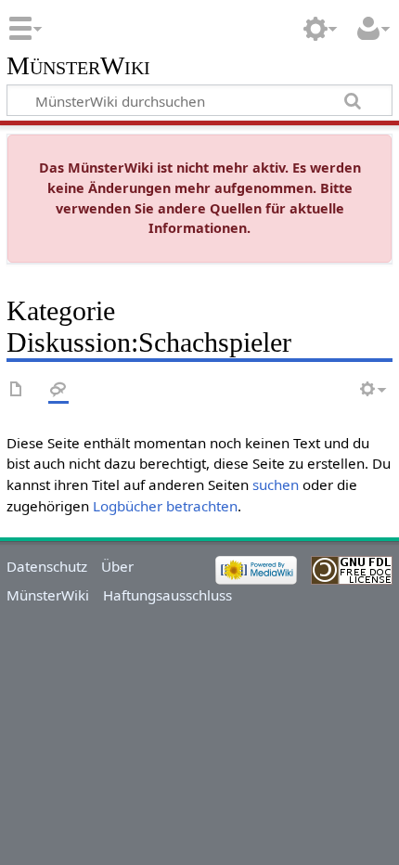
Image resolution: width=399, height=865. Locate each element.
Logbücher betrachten (165, 506)
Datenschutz (46, 566)
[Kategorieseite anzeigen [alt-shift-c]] (16, 390)
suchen (275, 484)
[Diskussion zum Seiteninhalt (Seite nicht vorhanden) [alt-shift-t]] (58, 390)
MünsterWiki (78, 66)
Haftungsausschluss (167, 595)
